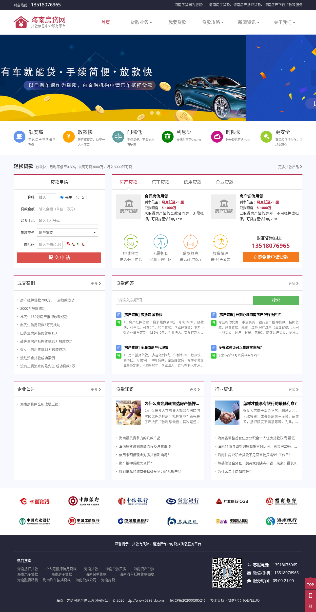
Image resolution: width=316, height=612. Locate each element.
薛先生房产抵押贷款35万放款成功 (46, 339)
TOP (310, 584)
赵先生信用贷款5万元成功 (40, 322)
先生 (68, 197)
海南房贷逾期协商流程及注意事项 (145, 446)
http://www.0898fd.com (144, 600)
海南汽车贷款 (27, 574)
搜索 (276, 300)
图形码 (29, 244)
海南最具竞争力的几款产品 (139, 438)
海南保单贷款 (96, 574)
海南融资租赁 (27, 579)
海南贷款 (91, 568)
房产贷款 (131, 314)
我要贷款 (177, 22)
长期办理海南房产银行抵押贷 (258, 314)
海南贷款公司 (86, 579)
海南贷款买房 (115, 568)
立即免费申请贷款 (271, 257)
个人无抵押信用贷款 (61, 568)
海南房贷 (108, 579)
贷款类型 (28, 232)
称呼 (31, 197)
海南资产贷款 (144, 568)
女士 (84, 197)
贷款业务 (140, 22)
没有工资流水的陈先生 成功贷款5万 (47, 363)
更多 (95, 283)
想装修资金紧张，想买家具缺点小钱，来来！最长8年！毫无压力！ (258, 463)
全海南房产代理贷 (154, 347)
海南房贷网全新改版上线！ (41, 404)
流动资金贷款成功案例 (37, 355)
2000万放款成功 (32, 306)
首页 (105, 22)
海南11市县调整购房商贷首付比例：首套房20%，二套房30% (258, 446)
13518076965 (46, 4)
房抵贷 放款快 (151, 314)
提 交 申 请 (59, 257)
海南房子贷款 (61, 574)
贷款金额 (28, 209)
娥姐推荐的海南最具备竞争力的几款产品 (150, 471)
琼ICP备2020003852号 (187, 600)
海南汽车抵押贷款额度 (137, 574)
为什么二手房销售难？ (235, 471)
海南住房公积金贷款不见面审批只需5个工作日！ (255, 454)
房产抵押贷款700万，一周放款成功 (47, 298)
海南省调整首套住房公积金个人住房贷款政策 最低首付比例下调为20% (258, 438)
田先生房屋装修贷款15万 (39, 330)
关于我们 (283, 22)
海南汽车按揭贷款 (57, 579)
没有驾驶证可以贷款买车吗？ (240, 347)
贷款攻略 (211, 22)
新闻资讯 (247, 22)
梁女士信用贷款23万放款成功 (43, 347)
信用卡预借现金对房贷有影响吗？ (145, 454)
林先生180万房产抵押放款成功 (44, 314)
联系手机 (28, 220)
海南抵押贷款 (27, 568)
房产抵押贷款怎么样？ (136, 463)
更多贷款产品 (289, 166)
